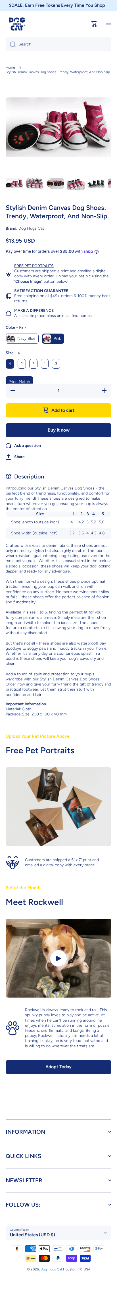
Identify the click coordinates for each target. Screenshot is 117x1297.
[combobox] (58, 44)
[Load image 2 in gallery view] (35, 183)
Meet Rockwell (34, 902)
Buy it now (59, 430)
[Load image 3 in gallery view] (55, 183)
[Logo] (17, 24)
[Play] (58, 958)
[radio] (22, 339)
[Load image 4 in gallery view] (76, 183)
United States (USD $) (32, 1234)
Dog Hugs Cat (51, 1269)
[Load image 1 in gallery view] (14, 183)
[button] (15, 457)
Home (10, 67)
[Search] (11, 44)
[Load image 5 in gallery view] (96, 183)
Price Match (19, 381)
